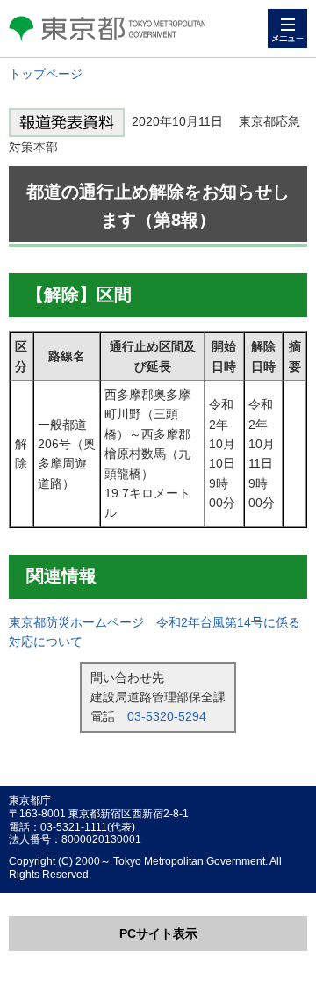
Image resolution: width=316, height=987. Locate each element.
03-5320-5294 (166, 716)
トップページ (46, 74)
